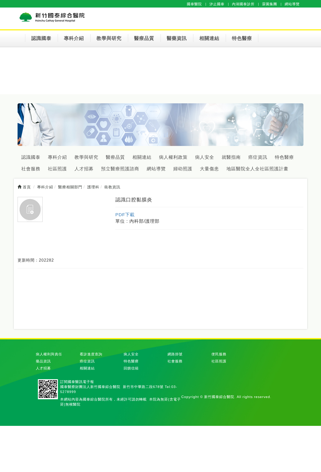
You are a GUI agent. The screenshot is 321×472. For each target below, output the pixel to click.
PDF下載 (125, 214)
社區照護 (57, 168)
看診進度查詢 (91, 354)
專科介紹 (74, 38)
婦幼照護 (182, 168)
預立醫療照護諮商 (120, 168)
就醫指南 (231, 157)
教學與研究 (109, 38)
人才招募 (84, 168)
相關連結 (209, 38)
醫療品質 (144, 38)
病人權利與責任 (49, 354)
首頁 (26, 187)
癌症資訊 (257, 157)
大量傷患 (209, 168)
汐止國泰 (216, 4)
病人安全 (204, 157)
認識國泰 (41, 38)
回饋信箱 (131, 368)
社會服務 (30, 168)
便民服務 (218, 354)
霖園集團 (269, 4)
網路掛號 (175, 354)
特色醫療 (242, 38)
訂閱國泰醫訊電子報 (77, 382)
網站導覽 (292, 4)
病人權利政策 (173, 157)
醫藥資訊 (177, 38)
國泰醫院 (194, 4)
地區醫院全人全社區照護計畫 (257, 168)
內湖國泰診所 (243, 4)
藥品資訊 (43, 361)
